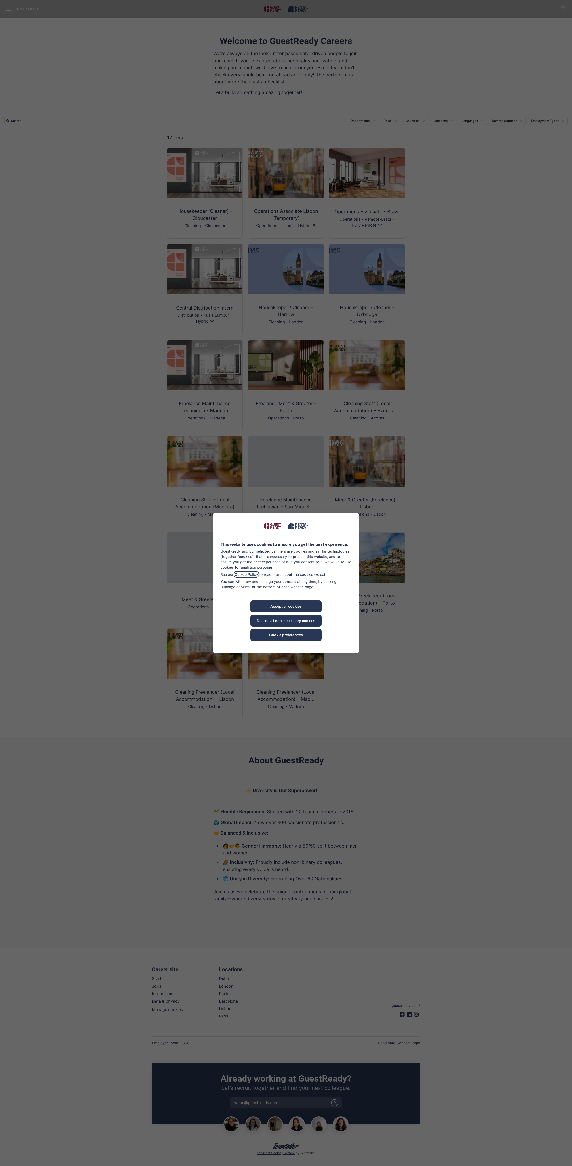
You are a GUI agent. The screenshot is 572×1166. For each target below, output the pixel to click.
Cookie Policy (246, 574)
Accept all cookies (286, 606)
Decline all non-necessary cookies (286, 620)
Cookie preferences (286, 635)
